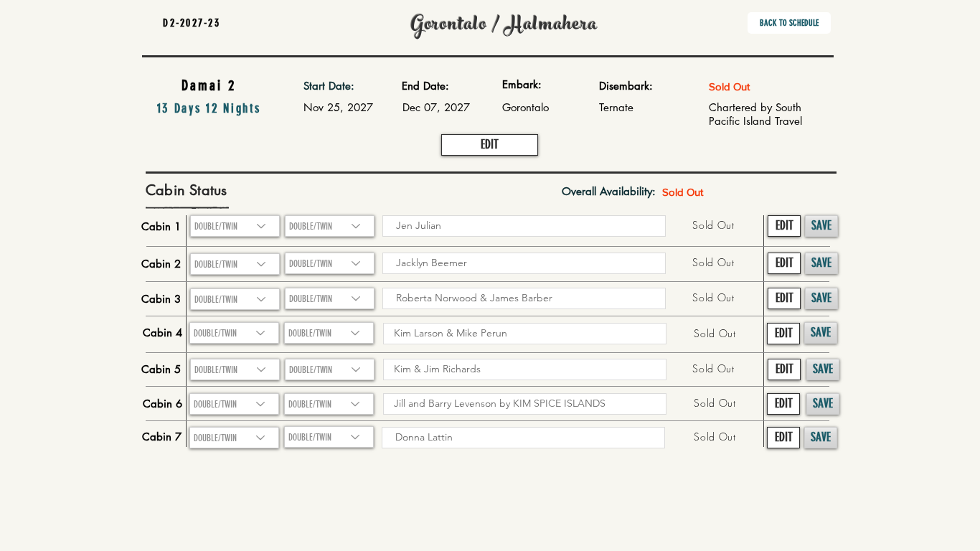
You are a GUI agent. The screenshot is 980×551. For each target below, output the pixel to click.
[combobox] (235, 264)
